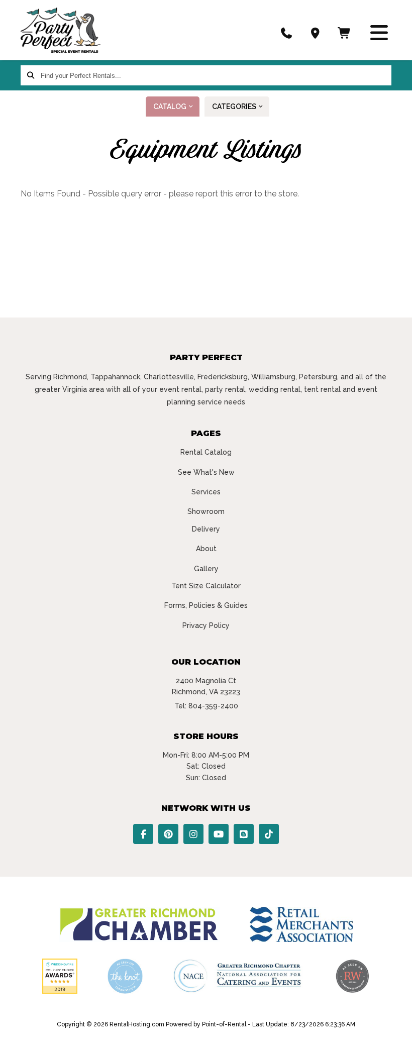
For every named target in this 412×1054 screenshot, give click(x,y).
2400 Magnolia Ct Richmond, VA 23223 (206, 686)
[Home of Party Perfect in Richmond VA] (60, 30)
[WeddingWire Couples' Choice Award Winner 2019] (59, 991)
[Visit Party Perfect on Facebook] (143, 834)
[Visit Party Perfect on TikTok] (269, 834)
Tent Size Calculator (206, 586)
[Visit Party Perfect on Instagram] (193, 834)
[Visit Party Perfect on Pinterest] (168, 834)
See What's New (206, 472)
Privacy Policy (206, 625)
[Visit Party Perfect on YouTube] (219, 834)
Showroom (206, 511)
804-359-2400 (213, 706)
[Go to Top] (393, 1036)
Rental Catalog (206, 452)
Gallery (206, 569)
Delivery (206, 529)
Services (206, 492)
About (206, 549)
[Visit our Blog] (244, 834)
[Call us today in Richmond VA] (287, 32)
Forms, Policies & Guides (206, 605)
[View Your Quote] (345, 32)
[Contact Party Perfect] (315, 32)
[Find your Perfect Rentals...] (31, 75)
